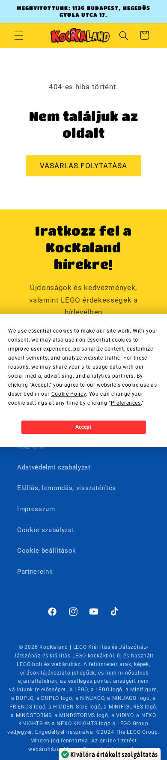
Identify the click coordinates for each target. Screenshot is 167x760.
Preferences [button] (126, 403)
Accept (83, 427)
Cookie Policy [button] (68, 394)
